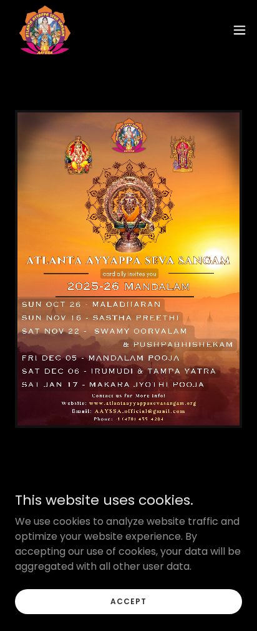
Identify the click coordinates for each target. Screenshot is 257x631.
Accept (128, 600)
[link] (45, 30)
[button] (239, 29)
